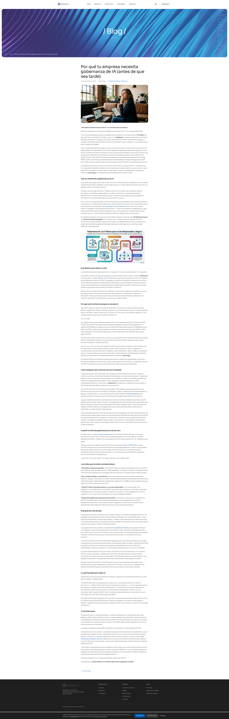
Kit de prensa (126, 696)
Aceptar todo (139, 715)
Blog (11, 54)
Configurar (163, 715)
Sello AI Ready (126, 693)
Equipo (124, 690)
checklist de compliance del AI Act (92, 639)
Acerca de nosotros (128, 688)
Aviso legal (149, 688)
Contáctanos (165, 4)
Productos (109, 4)
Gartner (100, 278)
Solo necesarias (152, 715)
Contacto (125, 699)
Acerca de (132, 4)
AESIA (127, 481)
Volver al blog (87, 671)
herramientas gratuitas (131, 394)
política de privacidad (101, 716)
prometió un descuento (105, 434)
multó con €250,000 (129, 445)
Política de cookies (151, 693)
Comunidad (121, 4)
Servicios (97, 4)
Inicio (89, 4)
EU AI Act (113, 217)
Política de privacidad (152, 690)
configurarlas (74, 716)
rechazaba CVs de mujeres (114, 206)
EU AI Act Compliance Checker (118, 528)
